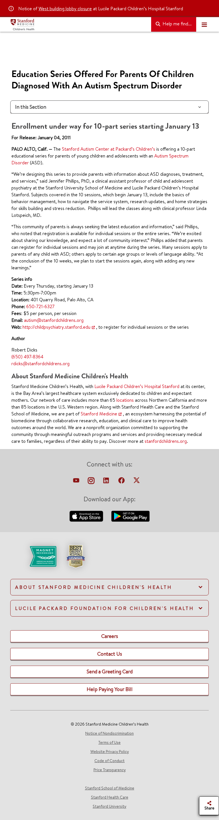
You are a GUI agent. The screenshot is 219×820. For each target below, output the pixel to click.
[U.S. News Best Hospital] (75, 556)
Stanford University (109, 806)
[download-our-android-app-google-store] (130, 515)
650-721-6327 (40, 306)
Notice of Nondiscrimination (109, 733)
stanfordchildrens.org (166, 441)
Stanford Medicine (99, 414)
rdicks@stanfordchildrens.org (40, 363)
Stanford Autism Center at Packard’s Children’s (108, 149)
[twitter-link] (136, 482)
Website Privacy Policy (109, 751)
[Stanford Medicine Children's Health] (78, 24)
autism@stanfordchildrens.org (54, 320)
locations (125, 400)
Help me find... (176, 24)
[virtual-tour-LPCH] (76, 482)
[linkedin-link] (106, 482)
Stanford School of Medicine (109, 788)
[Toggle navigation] (204, 24)
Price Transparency (110, 770)
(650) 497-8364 (27, 357)
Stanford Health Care (109, 797)
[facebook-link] (122, 482)
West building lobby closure (65, 8)
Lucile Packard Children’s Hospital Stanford (136, 386)
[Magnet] (33, 556)
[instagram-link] (92, 482)
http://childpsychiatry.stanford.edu (56, 327)
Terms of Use (109, 742)
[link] (109, 561)
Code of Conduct (109, 761)
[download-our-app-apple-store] (87, 515)
